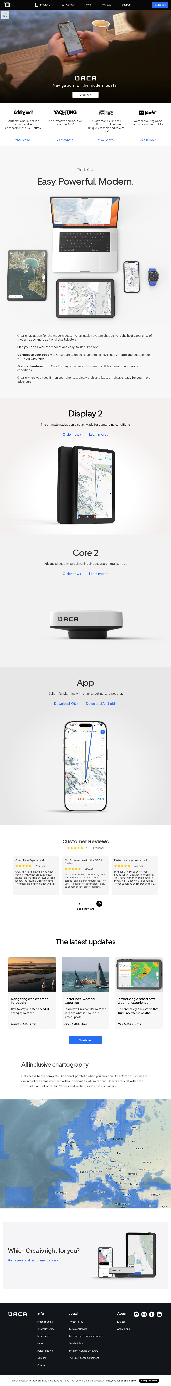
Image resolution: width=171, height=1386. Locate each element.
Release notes (45, 1350)
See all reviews (85, 909)
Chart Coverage (46, 1329)
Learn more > (99, 435)
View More (85, 1040)
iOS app (121, 1321)
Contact (42, 1365)
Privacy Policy (76, 1321)
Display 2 (45, 4)
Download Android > (101, 704)
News (87, 4)
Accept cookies (149, 1380)
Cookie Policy (76, 1343)
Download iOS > (66, 704)
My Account (43, 1336)
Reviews (106, 4)
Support (126, 4)
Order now (160, 5)
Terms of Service (78, 1329)
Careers (41, 1358)
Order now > (72, 435)
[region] (85, 1153)
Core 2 (70, 4)
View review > (23, 139)
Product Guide (45, 1321)
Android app (123, 1329)
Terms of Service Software (83, 1350)
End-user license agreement (84, 1358)
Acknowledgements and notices (86, 1336)
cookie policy (128, 1380)
